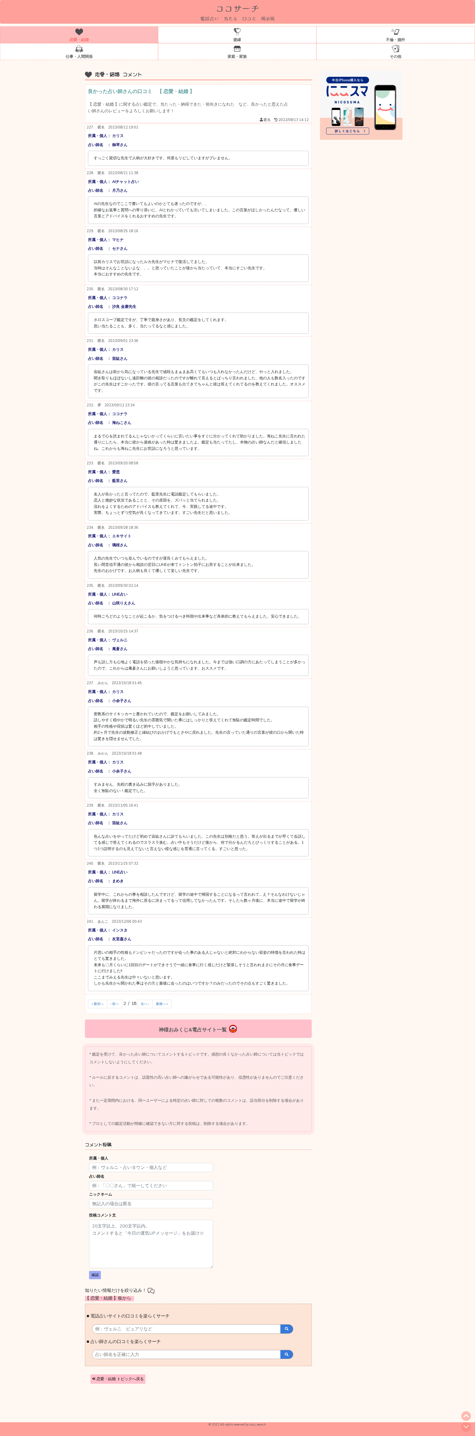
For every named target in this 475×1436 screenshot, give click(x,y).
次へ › (145, 1004)
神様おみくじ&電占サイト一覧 (193, 1029)
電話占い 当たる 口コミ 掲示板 (237, 18)
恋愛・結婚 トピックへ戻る (119, 1379)
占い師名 (96, 1176)
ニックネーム (100, 1194)
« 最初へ (98, 1004)
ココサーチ (237, 8)
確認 (95, 1275)
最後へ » (162, 1004)
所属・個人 (98, 1158)
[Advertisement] (184, 1404)
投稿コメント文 (102, 1215)
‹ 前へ (115, 1004)
